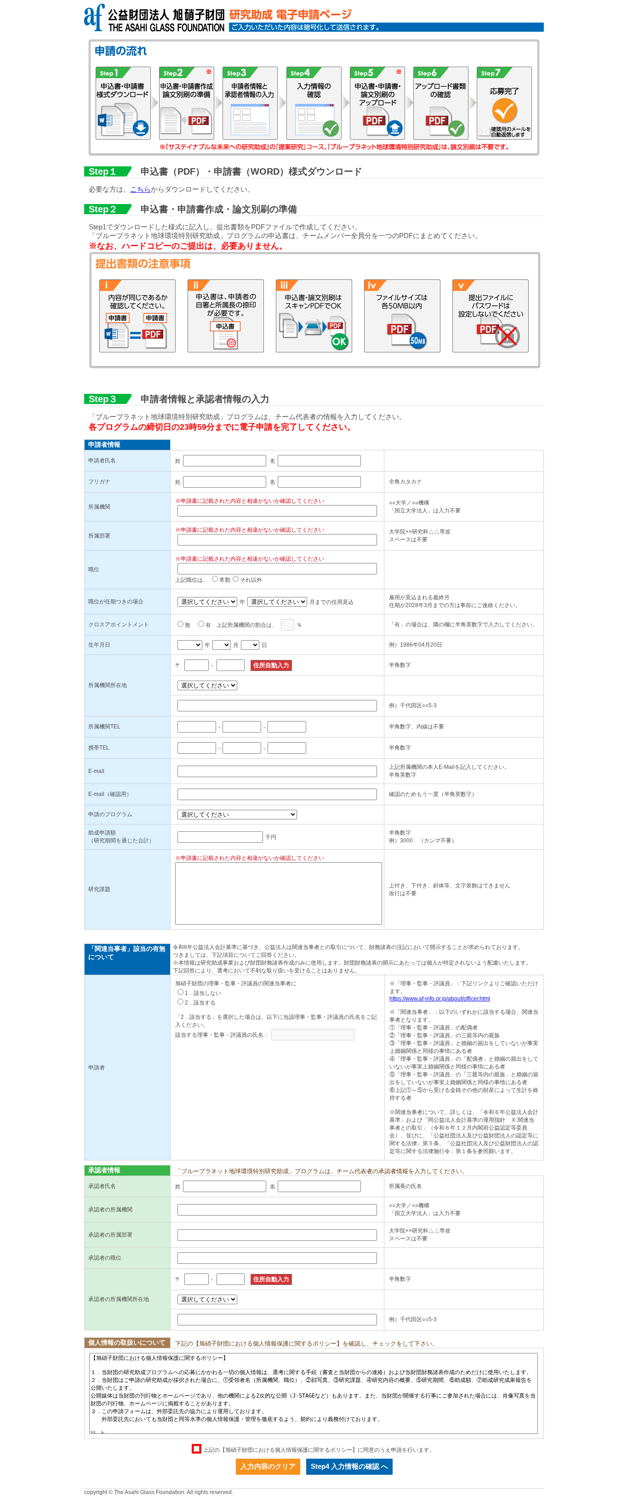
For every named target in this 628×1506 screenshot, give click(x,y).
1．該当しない (203, 993)
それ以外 (251, 580)
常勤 (224, 580)
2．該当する (200, 1003)
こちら (140, 189)
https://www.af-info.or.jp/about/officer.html (439, 998)
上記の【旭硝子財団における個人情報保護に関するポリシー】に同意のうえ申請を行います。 (319, 1450)
